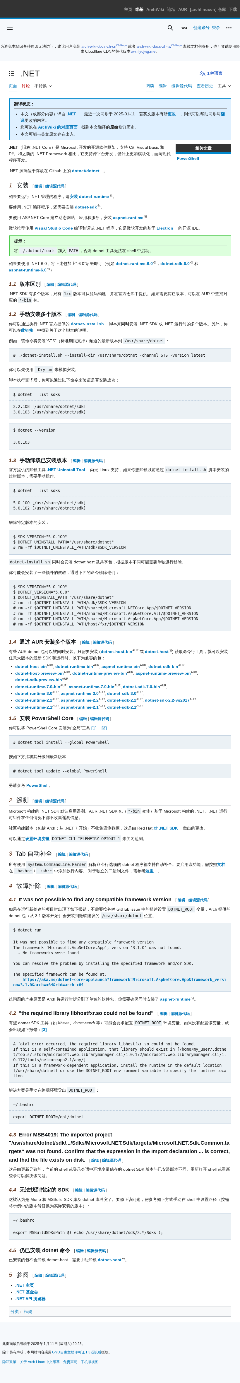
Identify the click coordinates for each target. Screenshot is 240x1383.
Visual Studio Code (54, 228)
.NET (71, 114)
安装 (74, 196)
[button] (10, 27)
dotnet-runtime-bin (74, 666)
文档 (221, 864)
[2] (104, 728)
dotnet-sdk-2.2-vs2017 (167, 700)
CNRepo (121, 45)
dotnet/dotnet (86, 170)
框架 (28, 1311)
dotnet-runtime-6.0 (134, 263)
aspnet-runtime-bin (121, 666)
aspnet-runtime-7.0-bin (91, 686)
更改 (172, 114)
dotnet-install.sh (87, 324)
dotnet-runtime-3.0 (33, 693)
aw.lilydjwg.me (143, 51)
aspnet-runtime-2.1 (80, 707)
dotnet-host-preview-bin (39, 673)
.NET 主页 (24, 1285)
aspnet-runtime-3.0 (80, 693)
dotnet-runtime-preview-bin (99, 673)
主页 (128, 9)
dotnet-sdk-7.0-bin (141, 686)
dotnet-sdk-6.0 (175, 263)
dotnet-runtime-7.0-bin (37, 686)
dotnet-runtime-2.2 (33, 700)
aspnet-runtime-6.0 (28, 270)
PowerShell (188, 158)
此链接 (27, 330)
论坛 (171, 9)
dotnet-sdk (86, 207)
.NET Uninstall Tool (66, 469)
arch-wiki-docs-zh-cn (98, 46)
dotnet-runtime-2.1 (33, 707)
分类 (15, 1311)
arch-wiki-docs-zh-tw (154, 46)
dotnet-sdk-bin (163, 666)
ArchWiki (155, 9)
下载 (233, 9)
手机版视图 (89, 1362)
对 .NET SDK (166, 828)
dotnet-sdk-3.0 (121, 693)
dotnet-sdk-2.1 (121, 707)
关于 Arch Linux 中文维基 (40, 1362)
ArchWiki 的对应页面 (58, 127)
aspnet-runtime (128, 217)
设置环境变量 (37, 838)
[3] (44, 1029)
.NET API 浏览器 (30, 1298)
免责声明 (70, 1362)
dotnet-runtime (94, 196)
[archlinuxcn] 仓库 (208, 9)
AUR (182, 9)
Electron (165, 228)
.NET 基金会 (26, 1292)
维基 (139, 9)
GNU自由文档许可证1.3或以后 (77, 1352)
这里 (149, 871)
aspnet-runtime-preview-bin (163, 673)
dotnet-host (157, 651)
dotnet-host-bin (116, 651)
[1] (94, 728)
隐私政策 (9, 1362)
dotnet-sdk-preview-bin (38, 679)
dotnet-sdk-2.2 (121, 700)
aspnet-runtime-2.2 (80, 700)
